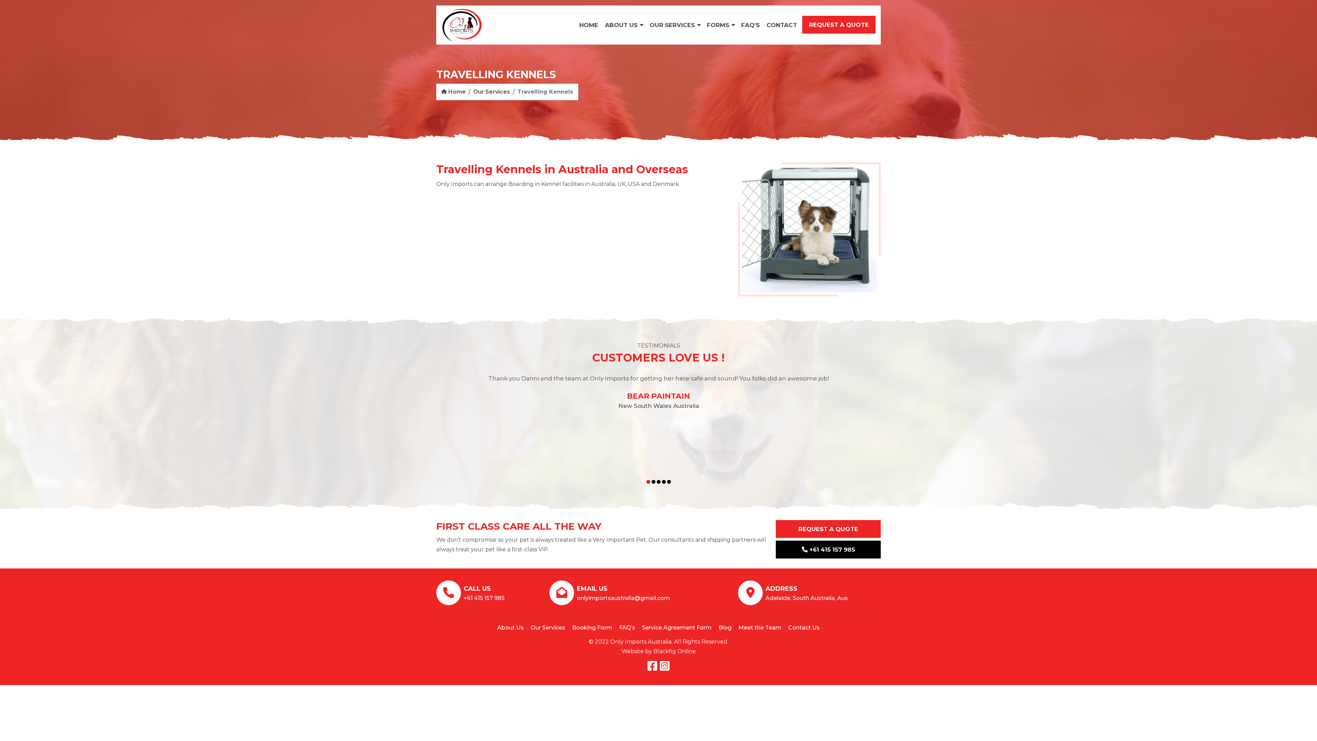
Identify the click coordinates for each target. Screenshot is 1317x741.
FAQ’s (750, 25)
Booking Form (592, 627)
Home (588, 25)
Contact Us (804, 627)
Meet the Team (759, 627)
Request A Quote (828, 529)
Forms (718, 25)
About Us (621, 25)
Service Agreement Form (677, 627)
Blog (725, 627)
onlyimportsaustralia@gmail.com (623, 598)
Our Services (672, 25)
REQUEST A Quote (839, 24)
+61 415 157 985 (831, 549)
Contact (782, 25)
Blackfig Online (674, 651)
